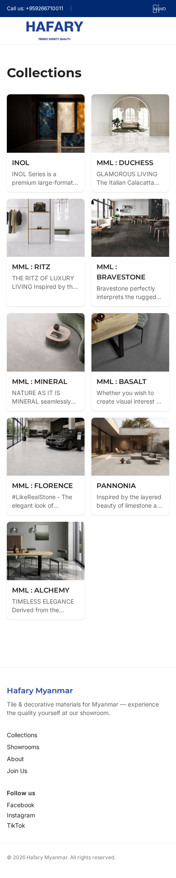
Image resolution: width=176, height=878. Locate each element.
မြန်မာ (159, 8)
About (15, 758)
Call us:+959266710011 (35, 8)
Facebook (21, 804)
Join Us (17, 770)
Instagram (21, 815)
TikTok (16, 825)
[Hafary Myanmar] (55, 31)
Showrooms (23, 746)
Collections (22, 734)
